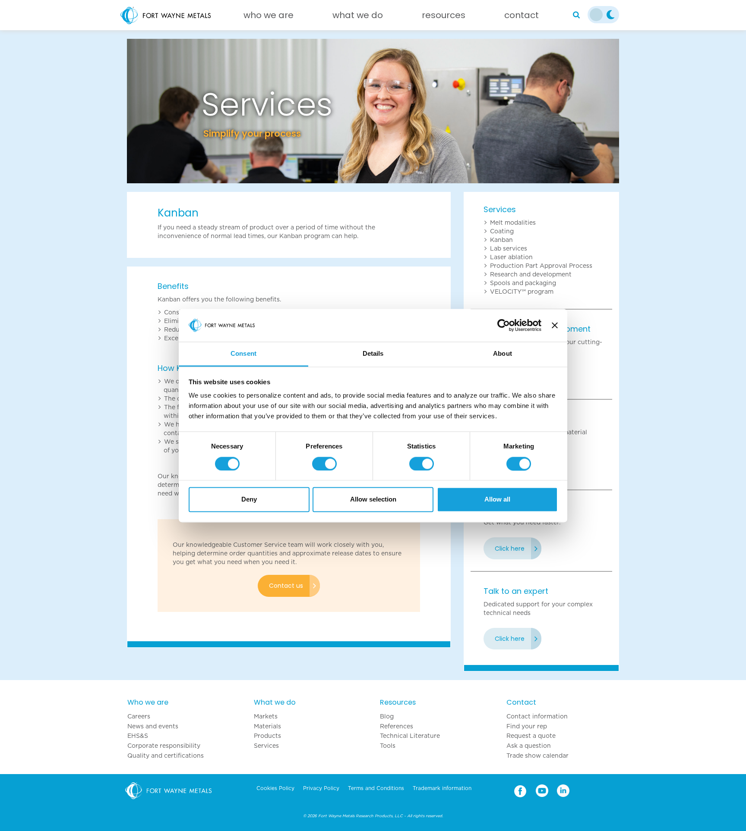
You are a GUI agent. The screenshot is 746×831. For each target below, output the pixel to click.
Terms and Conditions (376, 788)
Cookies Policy (275, 788)
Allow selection (373, 499)
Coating (502, 231)
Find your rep (526, 726)
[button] (164, 111)
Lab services (508, 248)
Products (267, 735)
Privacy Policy (321, 788)
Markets (266, 716)
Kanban (501, 239)
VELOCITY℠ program (521, 291)
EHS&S (137, 735)
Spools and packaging (523, 282)
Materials (267, 726)
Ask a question (528, 745)
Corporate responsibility (163, 745)
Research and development (531, 274)
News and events (152, 726)
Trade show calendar (537, 755)
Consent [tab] (243, 353)
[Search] (576, 15)
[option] (373, 111)
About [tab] (502, 353)
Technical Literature (410, 735)
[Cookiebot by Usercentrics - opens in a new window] (503, 325)
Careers (138, 716)
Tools (387, 745)
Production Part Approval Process (541, 265)
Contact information (537, 716)
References (396, 726)
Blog (387, 716)
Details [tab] (373, 353)
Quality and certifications (165, 755)
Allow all (497, 499)
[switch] (324, 463)
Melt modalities (513, 222)
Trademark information (442, 788)
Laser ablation (511, 257)
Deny (249, 499)
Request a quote (531, 735)
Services (500, 209)
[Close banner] (555, 325)
